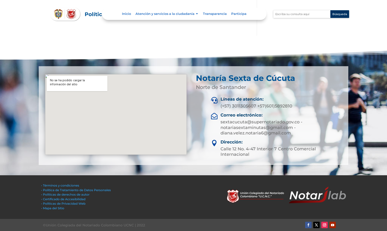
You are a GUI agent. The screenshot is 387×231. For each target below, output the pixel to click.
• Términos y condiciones (60, 185)
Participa (239, 14)
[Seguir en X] (316, 225)
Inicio (126, 14)
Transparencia (215, 14)
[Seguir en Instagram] (324, 225)
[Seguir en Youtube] (332, 225)
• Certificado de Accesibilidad (63, 199)
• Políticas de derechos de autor (65, 194)
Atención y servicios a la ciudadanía (165, 14)
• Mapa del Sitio (53, 208)
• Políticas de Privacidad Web (63, 203)
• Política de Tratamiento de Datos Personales (76, 190)
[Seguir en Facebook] (308, 225)
